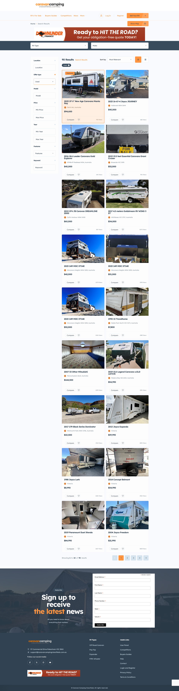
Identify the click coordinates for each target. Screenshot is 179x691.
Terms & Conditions (127, 677)
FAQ (122, 659)
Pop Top (93, 650)
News (76, 16)
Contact (123, 663)
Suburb (98, 617)
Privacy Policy (125, 672)
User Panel (124, 645)
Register (120, 16)
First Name (99, 585)
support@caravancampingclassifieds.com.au (48, 652)
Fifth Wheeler (95, 659)
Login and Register (127, 668)
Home (32, 24)
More (82, 16)
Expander (93, 654)
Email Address (100, 577)
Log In (108, 16)
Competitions (66, 16)
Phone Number (100, 601)
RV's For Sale (35, 16)
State (97, 609)
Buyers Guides (51, 16)
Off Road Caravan (97, 645)
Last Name (99, 593)
